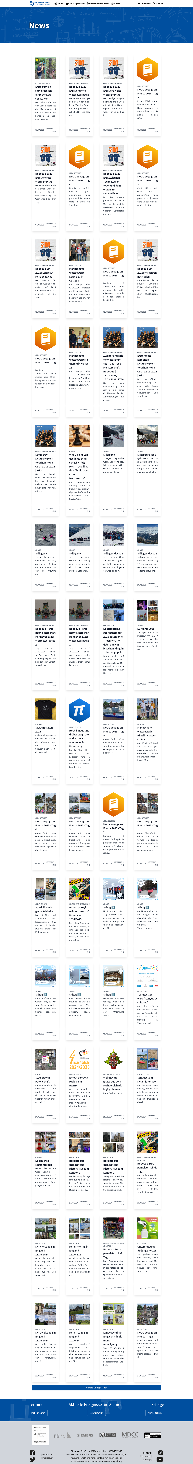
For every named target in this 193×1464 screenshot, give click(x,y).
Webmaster (145, 1456)
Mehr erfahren (38, 1412)
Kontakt (147, 1452)
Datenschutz (48, 1454)
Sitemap (147, 1459)
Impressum (47, 1457)
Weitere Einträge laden (96, 1387)
